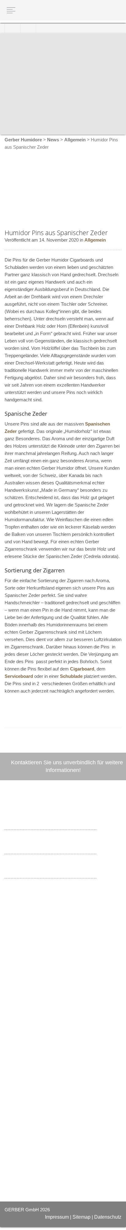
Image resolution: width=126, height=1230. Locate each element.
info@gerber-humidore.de (47, 951)
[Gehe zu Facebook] (9, 984)
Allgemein (95, 240)
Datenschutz (107, 1217)
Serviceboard (19, 676)
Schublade (71, 676)
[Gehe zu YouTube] (20, 984)
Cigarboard (82, 668)
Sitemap (81, 1217)
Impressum (57, 1217)
